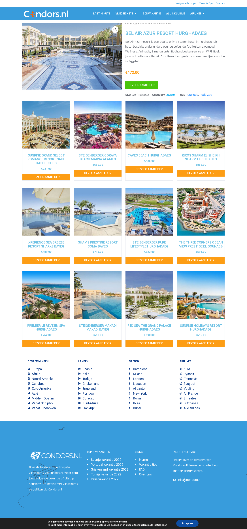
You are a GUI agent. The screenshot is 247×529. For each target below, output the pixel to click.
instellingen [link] (161, 525)
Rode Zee (206, 95)
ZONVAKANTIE (152, 13)
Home (128, 23)
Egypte (136, 23)
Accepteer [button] (187, 523)
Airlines (196, 13)
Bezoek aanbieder (142, 85)
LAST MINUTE (101, 13)
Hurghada (192, 95)
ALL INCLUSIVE (175, 13)
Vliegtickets (124, 13)
